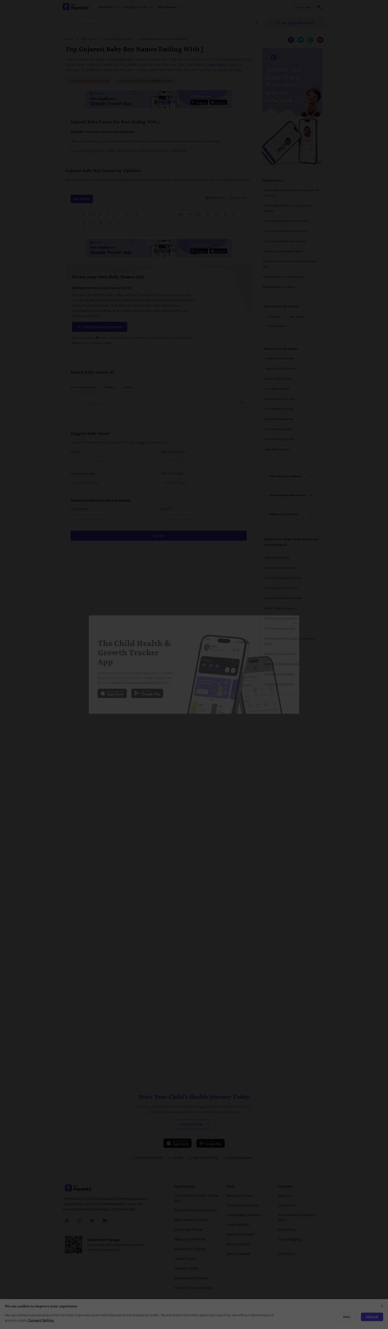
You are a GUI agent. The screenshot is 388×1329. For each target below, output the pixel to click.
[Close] (304, 619)
